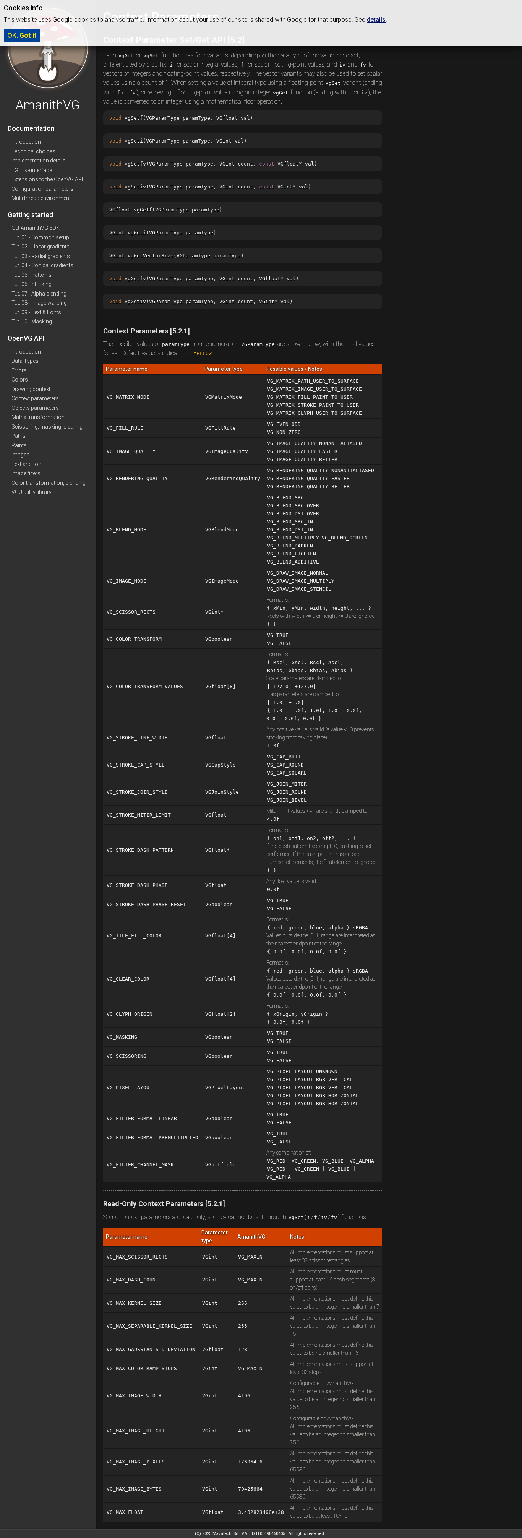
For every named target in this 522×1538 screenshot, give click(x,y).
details (376, 19)
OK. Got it (22, 35)
